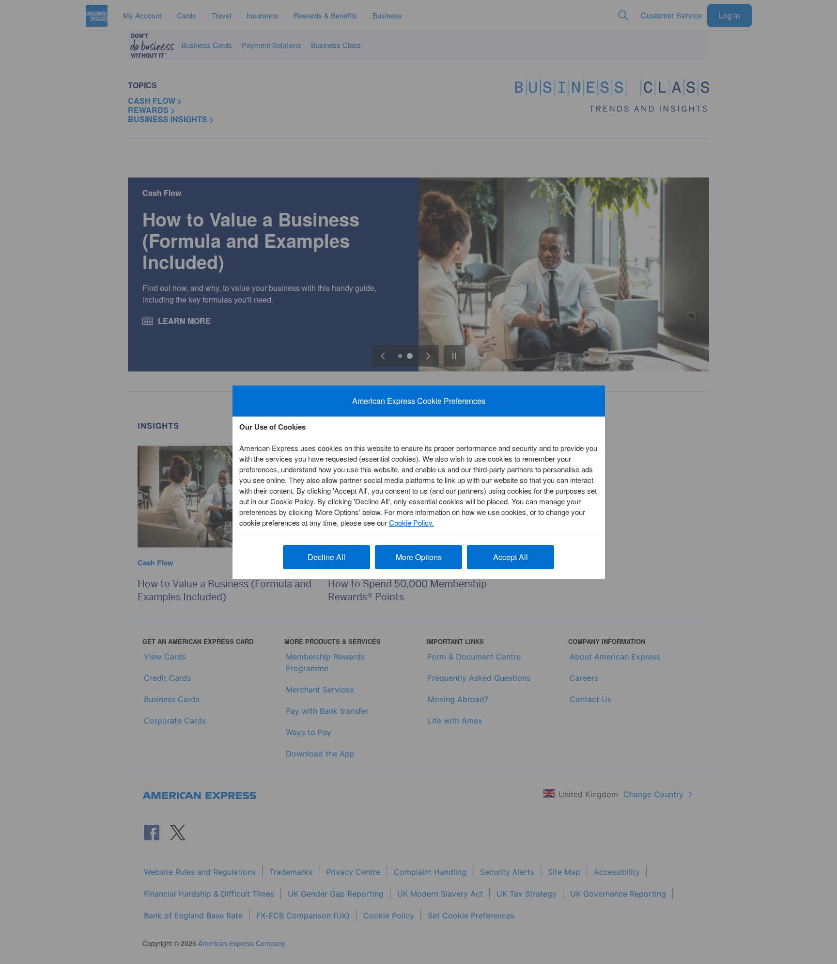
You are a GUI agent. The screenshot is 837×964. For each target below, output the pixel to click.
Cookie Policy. (411, 522)
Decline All (326, 556)
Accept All (510, 556)
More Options (419, 556)
